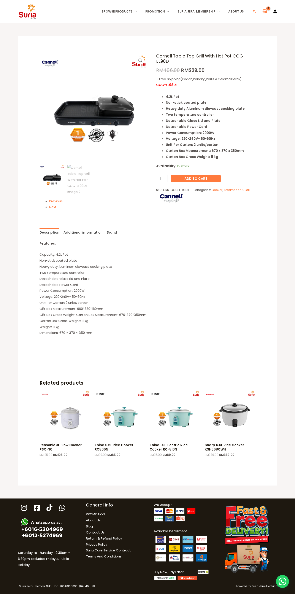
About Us (236, 11)
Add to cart (196, 178)
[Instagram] (24, 508)
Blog (89, 526)
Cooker (217, 190)
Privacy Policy (96, 544)
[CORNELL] (171, 198)
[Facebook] (37, 508)
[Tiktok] (49, 508)
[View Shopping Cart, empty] (265, 11)
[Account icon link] (275, 11)
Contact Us (95, 532)
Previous (56, 201)
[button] (254, 11)
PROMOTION (155, 11)
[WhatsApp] (62, 508)
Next (53, 207)
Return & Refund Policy (104, 538)
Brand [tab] (112, 232)
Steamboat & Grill (237, 190)
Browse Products (117, 11)
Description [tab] (49, 232)
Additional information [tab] (83, 232)
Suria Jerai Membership (197, 11)
